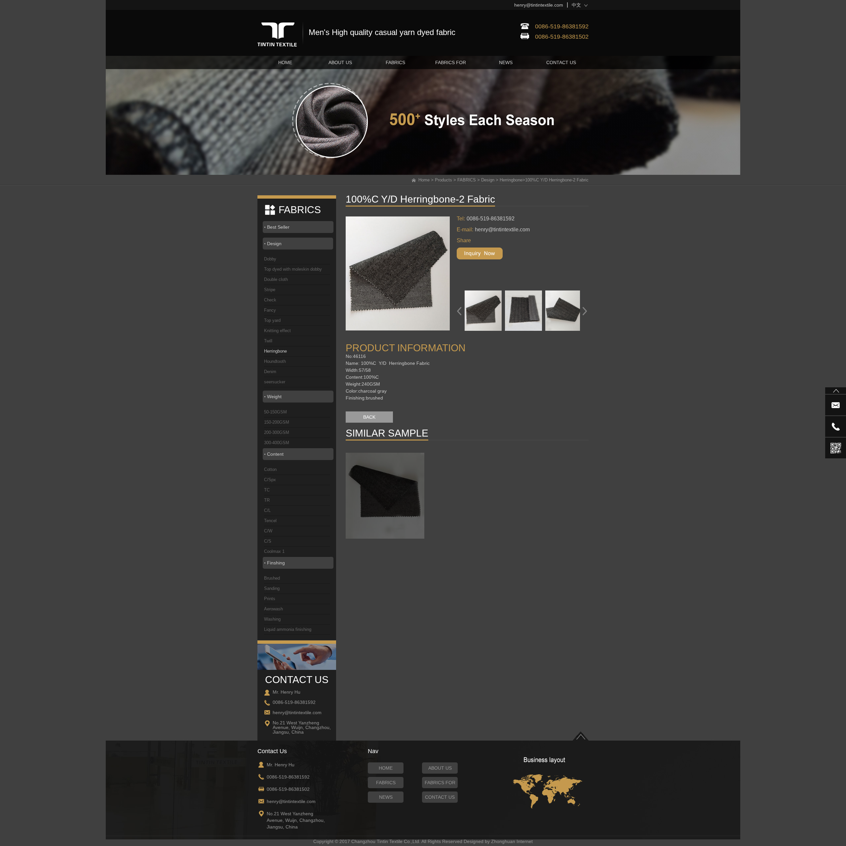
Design (487, 179)
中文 (576, 5)
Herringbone (511, 179)
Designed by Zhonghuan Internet (498, 841)
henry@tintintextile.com (538, 5)
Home (424, 179)
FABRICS (466, 179)
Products (443, 179)
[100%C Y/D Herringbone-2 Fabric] (403, 273)
